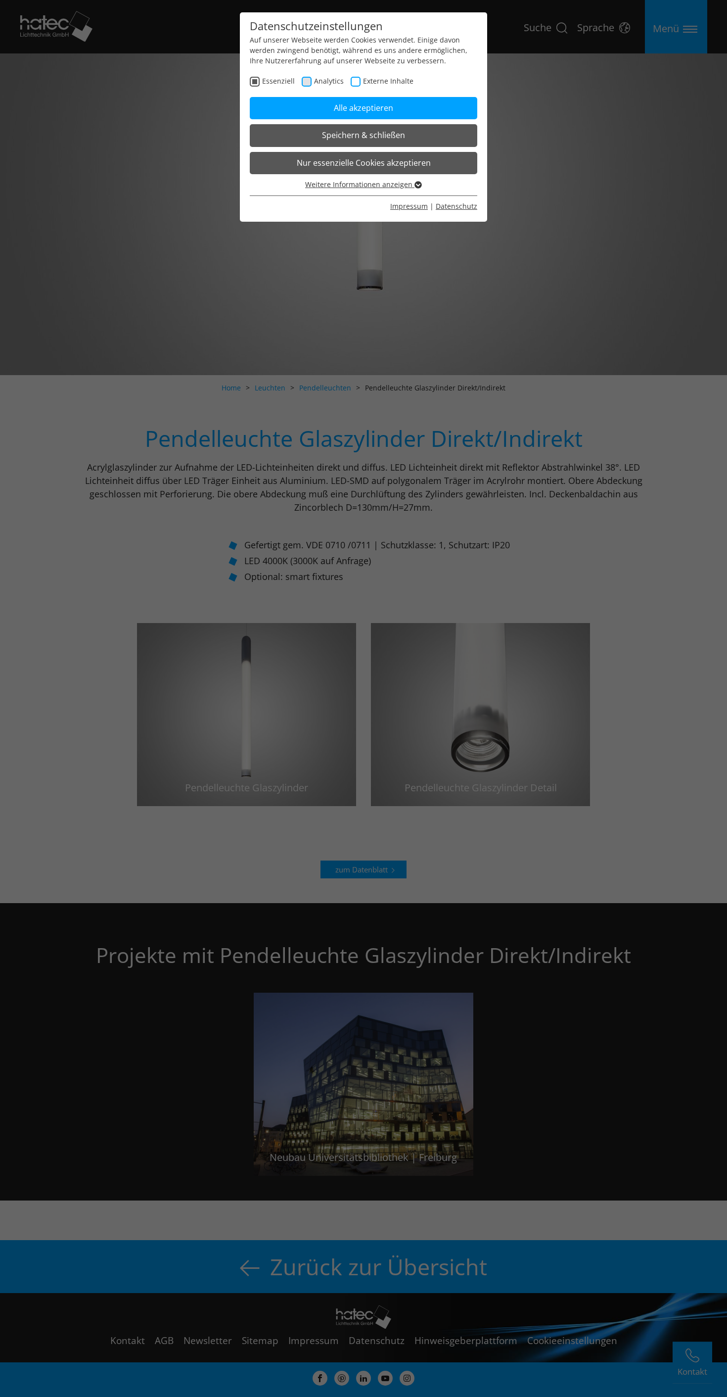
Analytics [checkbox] (329, 81)
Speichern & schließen (363, 135)
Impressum (409, 206)
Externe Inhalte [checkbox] (388, 81)
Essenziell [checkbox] (278, 81)
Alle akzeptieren (363, 107)
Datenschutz (456, 206)
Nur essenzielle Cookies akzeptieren (364, 162)
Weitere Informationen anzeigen (359, 184)
